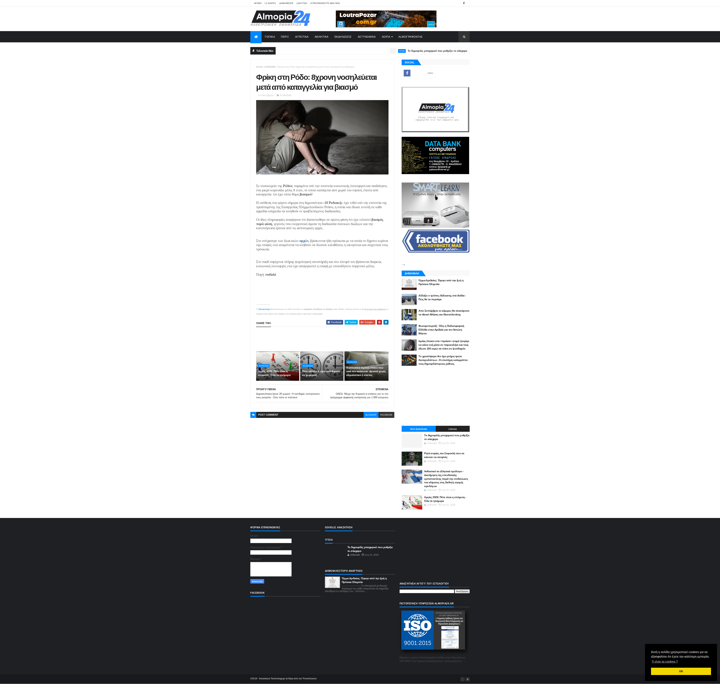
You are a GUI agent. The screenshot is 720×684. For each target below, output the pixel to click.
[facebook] (464, 3)
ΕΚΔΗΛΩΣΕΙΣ (343, 36)
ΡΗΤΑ (460, 50)
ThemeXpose (309, 678)
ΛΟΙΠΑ (386, 36)
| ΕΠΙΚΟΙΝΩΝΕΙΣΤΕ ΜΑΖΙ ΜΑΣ (325, 3)
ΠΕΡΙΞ (285, 36)
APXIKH (258, 3)
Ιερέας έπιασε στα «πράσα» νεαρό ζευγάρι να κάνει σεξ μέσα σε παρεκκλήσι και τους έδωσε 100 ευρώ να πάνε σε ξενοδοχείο (443, 345)
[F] (462, 679)
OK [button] (681, 671)
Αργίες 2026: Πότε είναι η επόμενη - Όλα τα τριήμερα (274, 373)
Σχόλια (452, 429)
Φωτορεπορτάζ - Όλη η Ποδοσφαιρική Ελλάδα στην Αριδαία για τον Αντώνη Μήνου (441, 329)
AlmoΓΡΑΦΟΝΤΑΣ (410, 36)
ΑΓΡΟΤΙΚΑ (302, 36)
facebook (386, 415)
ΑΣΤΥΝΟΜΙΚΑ (367, 36)
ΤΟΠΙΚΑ (270, 36)
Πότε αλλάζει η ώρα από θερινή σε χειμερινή (321, 373)
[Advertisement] (324, 339)
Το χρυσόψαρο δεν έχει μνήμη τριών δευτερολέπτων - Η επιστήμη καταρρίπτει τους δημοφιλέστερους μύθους (443, 360)
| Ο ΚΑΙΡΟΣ (270, 3)
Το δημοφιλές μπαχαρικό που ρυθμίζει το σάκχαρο (412, 50)
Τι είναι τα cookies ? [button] (665, 661)
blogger (370, 415)
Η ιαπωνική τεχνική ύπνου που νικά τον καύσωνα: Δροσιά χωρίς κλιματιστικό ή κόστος (366, 371)
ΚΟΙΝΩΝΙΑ (270, 66)
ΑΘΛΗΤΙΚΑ (321, 36)
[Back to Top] (468, 679)
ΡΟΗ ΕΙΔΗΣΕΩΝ (418, 429)
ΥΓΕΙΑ (377, 50)
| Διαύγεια (301, 3)
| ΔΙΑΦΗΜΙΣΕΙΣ (286, 3)
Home (259, 66)
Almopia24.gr (264, 309)
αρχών (304, 241)
